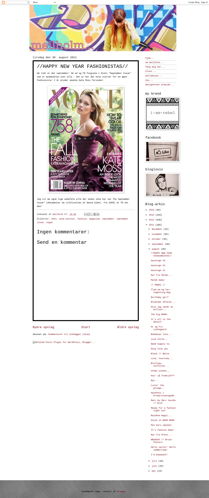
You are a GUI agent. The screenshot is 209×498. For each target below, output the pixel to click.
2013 (152, 215)
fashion (82, 219)
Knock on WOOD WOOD (162, 420)
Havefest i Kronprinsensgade (162, 394)
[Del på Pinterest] (98, 214)
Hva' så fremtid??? (162, 376)
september (108, 219)
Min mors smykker (161, 425)
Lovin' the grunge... (158, 386)
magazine (94, 219)
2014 (152, 210)
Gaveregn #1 (158, 270)
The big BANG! (159, 314)
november (157, 234)
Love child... (159, 339)
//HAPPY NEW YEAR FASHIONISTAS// (161, 254)
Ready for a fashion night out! (163, 409)
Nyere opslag (43, 327)
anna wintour (67, 219)
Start (85, 327)
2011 (53, 219)
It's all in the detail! (160, 320)
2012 (152, 220)
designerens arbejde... (159, 84)
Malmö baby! (158, 280)
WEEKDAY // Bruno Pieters (161, 441)
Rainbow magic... (161, 415)
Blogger (121, 491)
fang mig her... (155, 67)
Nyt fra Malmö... (161, 275)
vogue (49, 222)
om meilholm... (154, 62)
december (157, 229)
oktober (157, 239)
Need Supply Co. (160, 344)
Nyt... (155, 380)
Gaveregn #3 (158, 260)
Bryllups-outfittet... (160, 364)
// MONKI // (158, 285)
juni (155, 466)
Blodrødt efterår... (163, 302)
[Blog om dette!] (88, 214)
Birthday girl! (160, 297)
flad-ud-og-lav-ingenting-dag (160, 291)
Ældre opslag (128, 327)
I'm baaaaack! (159, 454)
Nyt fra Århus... (161, 435)
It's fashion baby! (162, 430)
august (156, 249)
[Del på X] (91, 214)
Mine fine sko (159, 349)
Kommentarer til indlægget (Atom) (69, 334)
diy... (149, 80)
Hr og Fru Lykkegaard (158, 328)
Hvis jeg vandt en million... (162, 308)
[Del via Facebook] (94, 214)
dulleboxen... (153, 76)
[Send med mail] (85, 214)
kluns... (150, 71)
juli (155, 461)
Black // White (160, 354)
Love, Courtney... (162, 358)
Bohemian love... (161, 334)
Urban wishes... (160, 371)
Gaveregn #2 (158, 265)
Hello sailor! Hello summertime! (163, 448)
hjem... (149, 58)
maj (154, 471)
